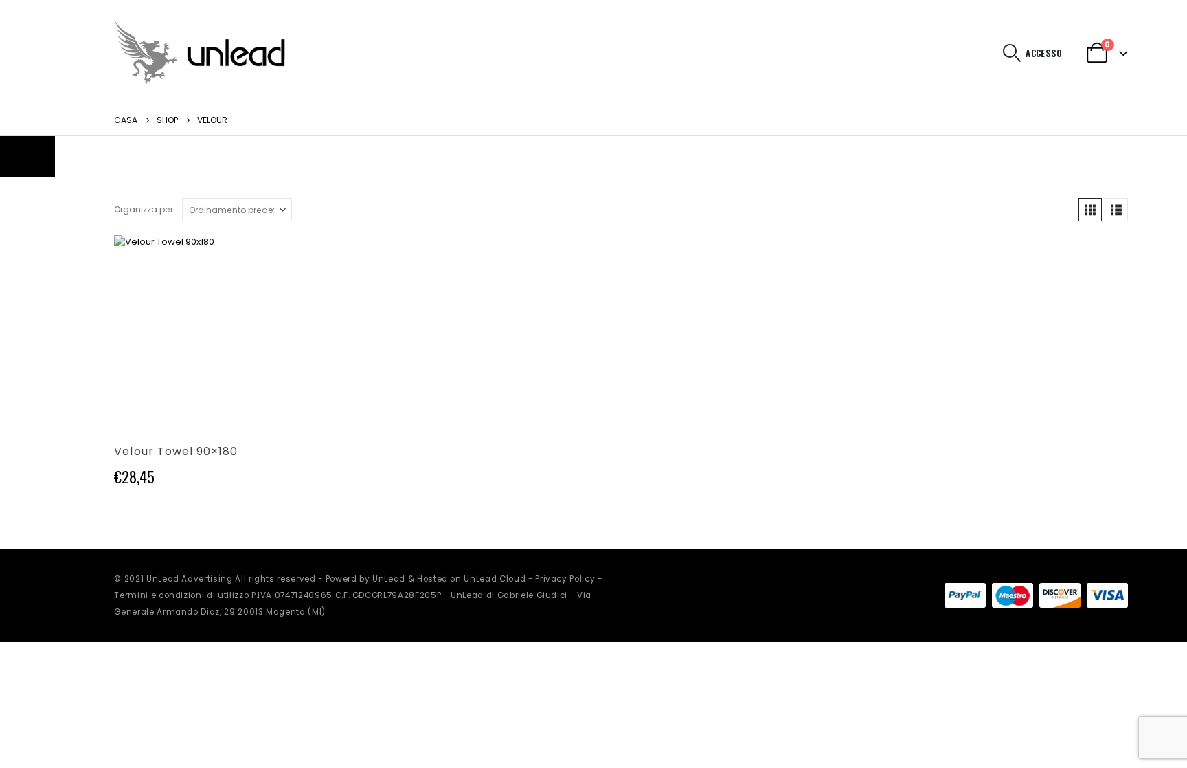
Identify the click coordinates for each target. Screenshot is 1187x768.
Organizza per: (144, 209)
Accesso (1044, 53)
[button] (1011, 53)
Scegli (283, 257)
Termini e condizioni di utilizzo (181, 595)
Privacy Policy (565, 578)
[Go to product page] (210, 331)
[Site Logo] (200, 53)
